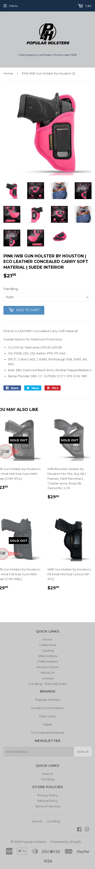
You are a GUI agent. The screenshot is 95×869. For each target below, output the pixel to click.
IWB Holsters (47, 656)
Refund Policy (47, 801)
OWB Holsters (47, 661)
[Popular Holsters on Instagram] (87, 830)
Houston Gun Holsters (47, 708)
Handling (10, 289)
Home (8, 73)
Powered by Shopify (65, 841)
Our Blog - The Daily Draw (47, 684)
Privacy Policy (47, 795)
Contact (48, 678)
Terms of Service (47, 806)
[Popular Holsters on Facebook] (79, 830)
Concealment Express (47, 732)
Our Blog (47, 779)
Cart (88, 6)
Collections (47, 645)
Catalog (47, 650)
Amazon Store (47, 667)
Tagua (47, 724)
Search (47, 773)
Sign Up (83, 751)
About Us (47, 672)
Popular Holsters (47, 699)
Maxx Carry (47, 716)
